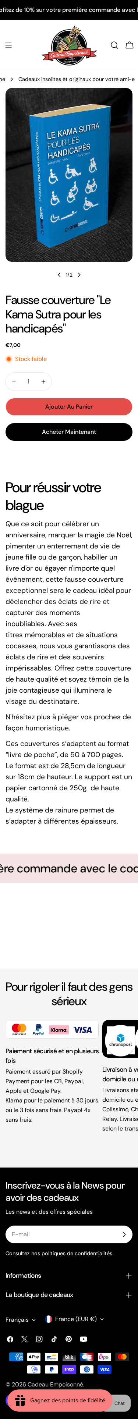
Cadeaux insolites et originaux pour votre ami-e (76, 79)
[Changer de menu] (8, 45)
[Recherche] (114, 45)
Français (17, 1320)
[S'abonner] (124, 1234)
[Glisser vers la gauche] (59, 275)
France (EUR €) (76, 1319)
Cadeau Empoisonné (55, 1384)
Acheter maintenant (69, 432)
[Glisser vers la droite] (79, 275)
